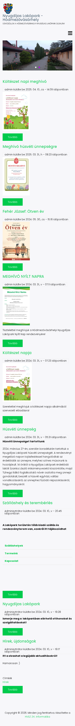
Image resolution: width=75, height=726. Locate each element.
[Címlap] (8, 8)
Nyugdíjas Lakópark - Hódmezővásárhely (23, 18)
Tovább (15, 138)
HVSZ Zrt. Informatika (37, 716)
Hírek (6, 682)
